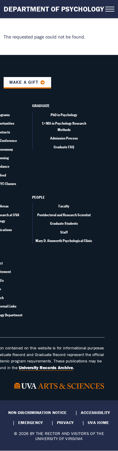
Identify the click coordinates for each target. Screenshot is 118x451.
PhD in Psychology (64, 114)
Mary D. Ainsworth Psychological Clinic (63, 240)
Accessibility (95, 412)
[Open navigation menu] (109, 9)
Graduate (41, 105)
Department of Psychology (54, 9)
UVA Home (98, 422)
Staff (64, 232)
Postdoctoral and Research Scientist (64, 214)
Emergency (30, 422)
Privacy (65, 422)
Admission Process (64, 138)
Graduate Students (64, 223)
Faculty (63, 206)
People (38, 197)
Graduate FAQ (64, 147)
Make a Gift (23, 82)
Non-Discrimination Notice (37, 412)
